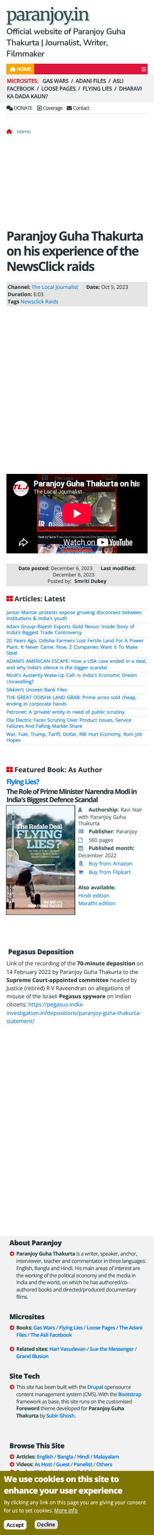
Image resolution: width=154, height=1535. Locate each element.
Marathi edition (97, 903)
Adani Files (91, 81)
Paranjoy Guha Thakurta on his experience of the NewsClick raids (74, 251)
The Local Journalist (55, 287)
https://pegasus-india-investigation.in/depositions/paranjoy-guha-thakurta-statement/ (73, 1012)
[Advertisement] (77, 185)
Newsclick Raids (39, 301)
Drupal (95, 1387)
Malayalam (106, 1456)
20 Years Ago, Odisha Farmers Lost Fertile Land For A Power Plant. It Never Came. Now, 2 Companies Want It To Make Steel (75, 647)
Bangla (65, 1456)
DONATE (22, 108)
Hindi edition (94, 895)
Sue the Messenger (112, 1349)
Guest (63, 1464)
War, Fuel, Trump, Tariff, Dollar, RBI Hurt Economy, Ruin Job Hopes (74, 737)
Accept (15, 1525)
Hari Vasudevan (67, 1349)
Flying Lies (97, 88)
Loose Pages (58, 88)
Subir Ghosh (60, 1415)
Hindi (83, 1456)
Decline (46, 1524)
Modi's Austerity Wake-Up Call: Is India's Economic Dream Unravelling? (71, 678)
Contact (80, 108)
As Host (43, 1464)
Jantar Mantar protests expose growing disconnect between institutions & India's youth (74, 615)
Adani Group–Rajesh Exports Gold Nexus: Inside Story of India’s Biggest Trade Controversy (70, 629)
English (45, 1456)
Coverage (52, 108)
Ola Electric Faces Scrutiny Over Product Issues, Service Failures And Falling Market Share (68, 723)
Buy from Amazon (110, 863)
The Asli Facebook (50, 1334)
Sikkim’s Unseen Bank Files (36, 690)
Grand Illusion (32, 1356)
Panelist (83, 1464)
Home (24, 132)
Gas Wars (55, 81)
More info (66, 1510)
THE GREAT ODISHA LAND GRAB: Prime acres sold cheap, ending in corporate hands (71, 700)
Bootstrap (129, 1394)
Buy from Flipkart (109, 872)
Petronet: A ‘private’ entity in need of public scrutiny (65, 712)
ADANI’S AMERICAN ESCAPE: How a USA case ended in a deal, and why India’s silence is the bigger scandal (76, 664)
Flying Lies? (22, 781)
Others (104, 1464)
